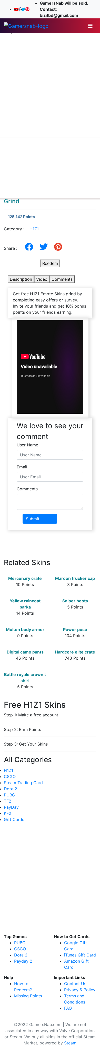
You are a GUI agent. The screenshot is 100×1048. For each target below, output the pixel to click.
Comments (62, 279)
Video (41, 279)
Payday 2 (23, 961)
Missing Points (28, 995)
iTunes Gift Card (80, 954)
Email (22, 466)
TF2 (7, 801)
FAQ (68, 1008)
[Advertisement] (50, 86)
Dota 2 (10, 788)
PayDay (11, 807)
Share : (12, 248)
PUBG (9, 794)
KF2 (7, 813)
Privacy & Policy (79, 989)
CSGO (10, 776)
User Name (27, 444)
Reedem (50, 263)
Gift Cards (14, 819)
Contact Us (75, 983)
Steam (70, 1042)
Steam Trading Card (23, 782)
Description (21, 279)
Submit (32, 518)
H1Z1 (34, 228)
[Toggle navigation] (90, 26)
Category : (21, 228)
